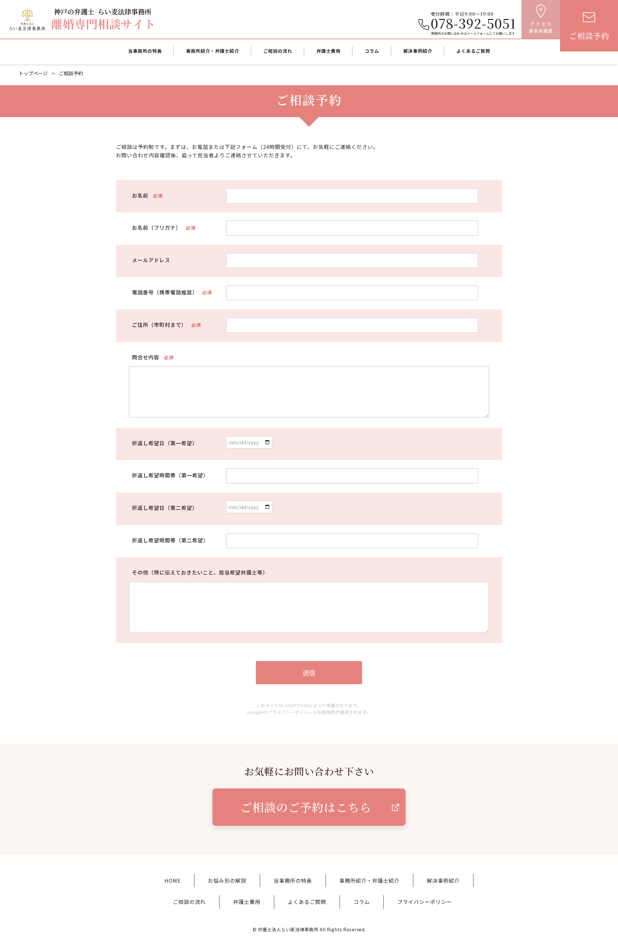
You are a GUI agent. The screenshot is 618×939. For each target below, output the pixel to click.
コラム (372, 51)
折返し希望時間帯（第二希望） (170, 540)
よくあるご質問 (473, 51)
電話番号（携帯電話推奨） (172, 292)
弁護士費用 (328, 51)
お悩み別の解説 (227, 880)
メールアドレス (151, 260)
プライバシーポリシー (290, 712)
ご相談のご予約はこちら (305, 807)
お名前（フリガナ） (163, 227)
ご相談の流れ (277, 51)
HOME (172, 880)
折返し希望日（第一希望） (165, 443)
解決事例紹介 (417, 51)
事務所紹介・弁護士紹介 (212, 51)
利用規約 (326, 712)
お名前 (147, 195)
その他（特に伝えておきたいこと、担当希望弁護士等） (200, 572)
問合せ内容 (152, 357)
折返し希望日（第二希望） (165, 507)
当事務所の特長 (145, 51)
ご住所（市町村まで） (166, 324)
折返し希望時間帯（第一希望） (170, 475)
